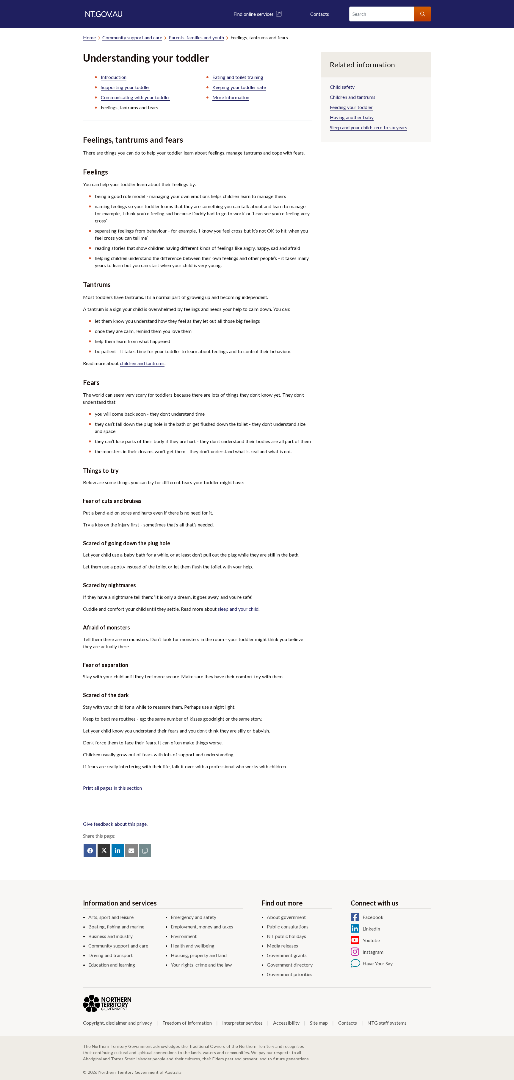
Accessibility (286, 1023)
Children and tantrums (352, 97)
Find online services (255, 14)
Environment (184, 936)
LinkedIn (371, 928)
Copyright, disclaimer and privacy (117, 1023)
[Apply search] (422, 14)
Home (89, 37)
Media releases (282, 945)
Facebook (373, 917)
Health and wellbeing (192, 945)
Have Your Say (378, 963)
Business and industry (110, 936)
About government (286, 917)
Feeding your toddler (351, 107)
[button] (145, 850)
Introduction (113, 77)
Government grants (287, 955)
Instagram (373, 952)
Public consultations (287, 926)
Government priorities (289, 974)
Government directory (290, 964)
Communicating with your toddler (135, 97)
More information (230, 97)
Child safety (342, 87)
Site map (319, 1023)
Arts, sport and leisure (111, 917)
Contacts (319, 14)
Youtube (371, 940)
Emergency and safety (193, 917)
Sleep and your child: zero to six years (368, 127)
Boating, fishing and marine (116, 926)
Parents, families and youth (196, 37)
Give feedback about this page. (115, 824)
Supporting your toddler (125, 87)
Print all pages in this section (112, 788)
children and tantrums (142, 363)
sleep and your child (238, 609)
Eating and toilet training (237, 77)
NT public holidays (286, 936)
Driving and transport (110, 955)
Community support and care (132, 37)
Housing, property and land (199, 955)
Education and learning (111, 964)
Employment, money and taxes (202, 926)
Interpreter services (242, 1023)
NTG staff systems (387, 1023)
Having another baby (352, 117)
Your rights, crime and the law (201, 964)
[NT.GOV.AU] (104, 14)
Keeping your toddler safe (239, 87)
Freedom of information (187, 1023)
